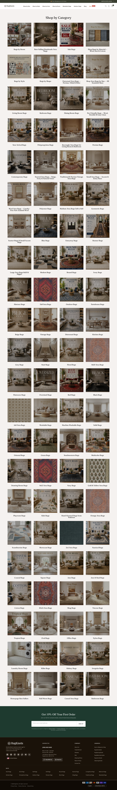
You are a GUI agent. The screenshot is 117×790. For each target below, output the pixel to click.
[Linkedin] (29, 754)
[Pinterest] (18, 754)
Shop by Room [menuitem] (56, 6)
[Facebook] (7, 754)
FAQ (76, 755)
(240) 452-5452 (47, 747)
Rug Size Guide (98, 749)
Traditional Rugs (90, 775)
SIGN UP (81, 723)
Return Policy (78, 760)
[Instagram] (14, 754)
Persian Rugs (49, 775)
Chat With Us (49, 759)
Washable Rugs (103, 775)
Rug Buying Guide (98, 752)
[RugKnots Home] (22, 743)
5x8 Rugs (35, 771)
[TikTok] (22, 754)
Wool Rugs (61, 775)
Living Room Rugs (90, 771)
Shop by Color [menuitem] (46, 6)
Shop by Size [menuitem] (26, 6)
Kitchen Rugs (9, 775)
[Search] (105, 6)
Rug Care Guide (98, 758)
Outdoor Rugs (36, 775)
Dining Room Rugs (23, 775)
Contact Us (77, 763)
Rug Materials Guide (99, 755)
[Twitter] (11, 754)
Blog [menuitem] (85, 6)
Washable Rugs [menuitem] (67, 6)
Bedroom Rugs (102, 771)
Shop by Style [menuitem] (36, 6)
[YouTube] (25, 754)
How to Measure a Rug (100, 747)
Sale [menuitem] (90, 6)
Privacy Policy (52, 728)
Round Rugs (62, 771)
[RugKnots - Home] (9, 6)
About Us (77, 747)
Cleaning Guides (98, 760)
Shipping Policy (78, 758)
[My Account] (108, 6)
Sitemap (77, 752)
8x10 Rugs (8, 771)
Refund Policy (30, 786)
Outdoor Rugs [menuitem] (77, 6)
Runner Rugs (75, 771)
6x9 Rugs (48, 771)
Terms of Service (61, 728)
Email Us (59, 759)
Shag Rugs (75, 775)
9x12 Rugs (21, 771)
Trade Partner (78, 749)
